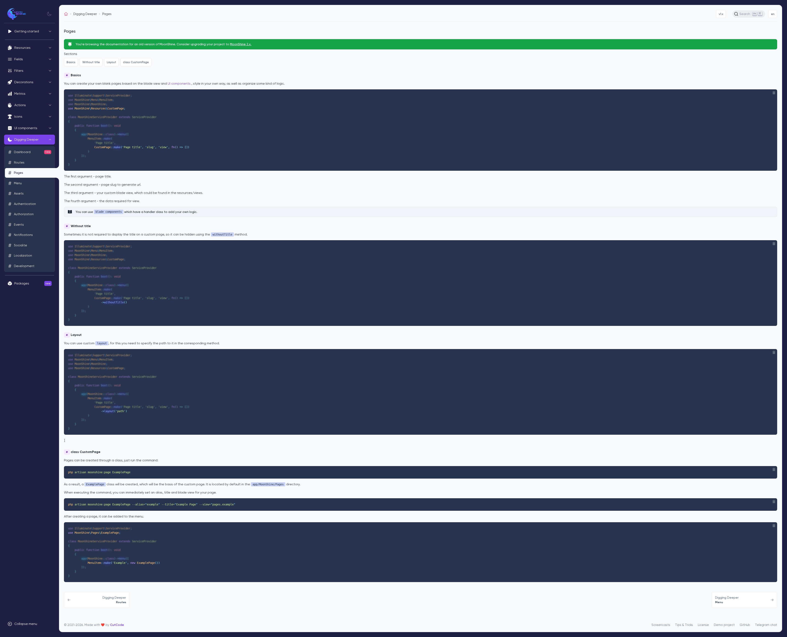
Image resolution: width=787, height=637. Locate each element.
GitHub (745, 625)
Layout (111, 62)
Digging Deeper (85, 14)
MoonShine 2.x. (240, 44)
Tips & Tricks (684, 625)
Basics (71, 62)
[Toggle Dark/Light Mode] (49, 13)
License (703, 625)
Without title (91, 62)
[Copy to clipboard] (774, 92)
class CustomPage (136, 62)
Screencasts (661, 625)
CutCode (117, 625)
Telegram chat (766, 625)
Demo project (724, 625)
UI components (179, 83)
